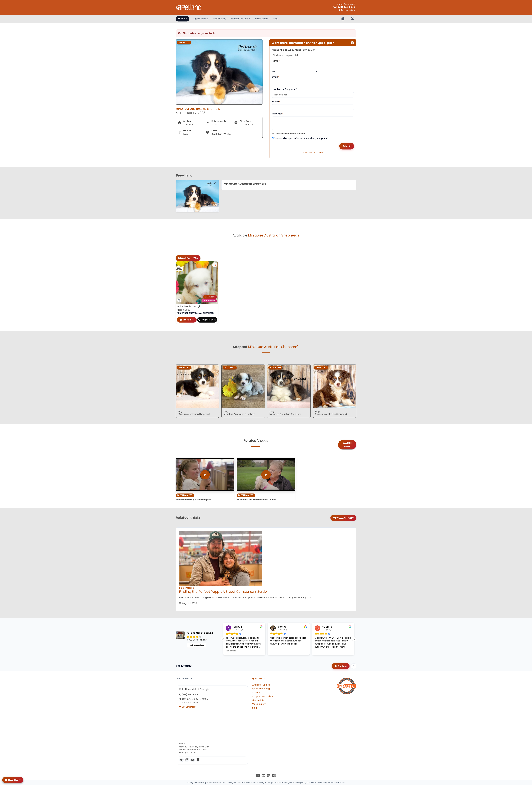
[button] (354, 639)
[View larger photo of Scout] (214, 264)
